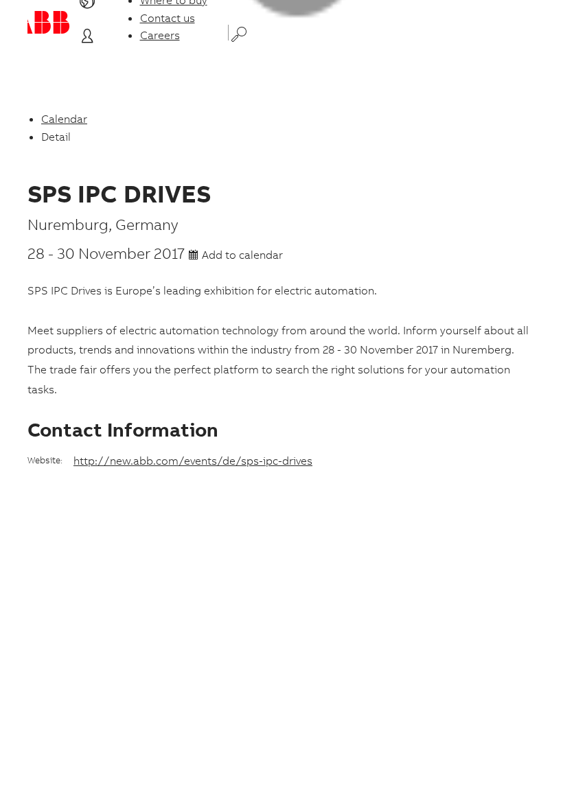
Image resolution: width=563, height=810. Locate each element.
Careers (160, 35)
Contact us (167, 18)
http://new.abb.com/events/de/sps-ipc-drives (192, 460)
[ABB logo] (48, 22)
